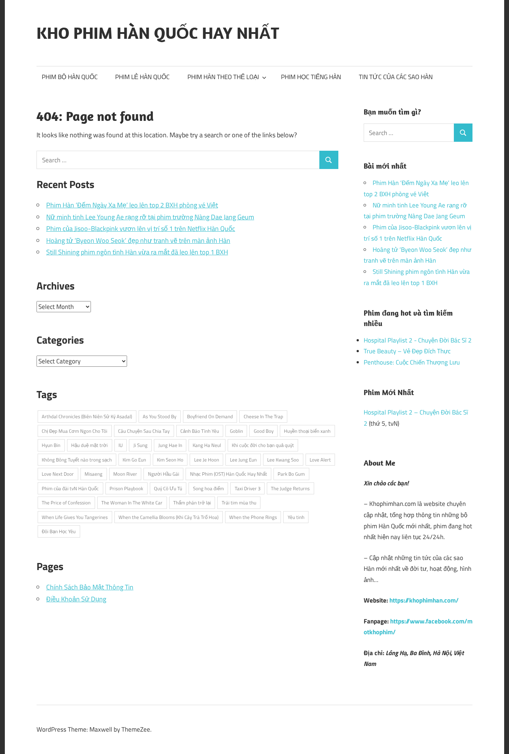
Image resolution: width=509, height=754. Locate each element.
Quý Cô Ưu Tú (168, 488)
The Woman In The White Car (131, 502)
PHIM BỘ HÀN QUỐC (70, 77)
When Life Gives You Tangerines (75, 517)
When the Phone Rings (253, 517)
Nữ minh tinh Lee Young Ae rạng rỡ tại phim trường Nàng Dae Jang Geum (150, 217)
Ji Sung (140, 445)
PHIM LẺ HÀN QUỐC (142, 77)
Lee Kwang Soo (283, 459)
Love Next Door (58, 474)
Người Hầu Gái (163, 474)
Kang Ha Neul (207, 445)
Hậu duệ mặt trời (89, 445)
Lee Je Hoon (206, 459)
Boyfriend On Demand (210, 416)
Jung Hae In (170, 445)
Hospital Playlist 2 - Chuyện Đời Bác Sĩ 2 (418, 340)
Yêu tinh (296, 517)
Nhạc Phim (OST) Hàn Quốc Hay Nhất (228, 474)
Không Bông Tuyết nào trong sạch (77, 459)
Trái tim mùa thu (239, 502)
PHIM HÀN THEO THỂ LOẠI (223, 77)
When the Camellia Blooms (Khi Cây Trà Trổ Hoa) (168, 517)
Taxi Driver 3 (247, 488)
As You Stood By (159, 416)
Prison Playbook (126, 488)
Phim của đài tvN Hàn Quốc (70, 488)
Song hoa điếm (208, 488)
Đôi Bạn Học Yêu (59, 531)
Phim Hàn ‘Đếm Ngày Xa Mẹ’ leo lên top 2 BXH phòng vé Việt (132, 205)
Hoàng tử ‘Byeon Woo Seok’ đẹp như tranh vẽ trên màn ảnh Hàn (138, 240)
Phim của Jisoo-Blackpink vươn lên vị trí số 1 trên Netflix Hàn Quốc (140, 228)
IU (120, 445)
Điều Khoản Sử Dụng (76, 599)
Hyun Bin (51, 445)
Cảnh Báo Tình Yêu (199, 431)
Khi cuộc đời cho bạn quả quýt (263, 445)
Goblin (236, 431)
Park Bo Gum (291, 474)
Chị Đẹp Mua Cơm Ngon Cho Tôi (74, 431)
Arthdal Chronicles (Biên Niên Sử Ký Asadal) (87, 416)
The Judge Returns (290, 488)
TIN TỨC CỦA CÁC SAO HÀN (396, 77)
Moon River (125, 474)
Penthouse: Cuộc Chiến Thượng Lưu (412, 362)
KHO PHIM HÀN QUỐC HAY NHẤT (158, 33)
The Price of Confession (66, 502)
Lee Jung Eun (243, 459)
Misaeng (93, 474)
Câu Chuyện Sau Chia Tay (144, 431)
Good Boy (264, 431)
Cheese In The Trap (263, 416)
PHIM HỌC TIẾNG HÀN (311, 77)
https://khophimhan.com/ (424, 600)
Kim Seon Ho (170, 459)
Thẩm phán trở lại (192, 502)
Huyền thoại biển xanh (307, 431)
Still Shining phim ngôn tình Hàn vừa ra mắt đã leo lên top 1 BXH (137, 252)
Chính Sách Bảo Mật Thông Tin (89, 587)
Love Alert (320, 459)
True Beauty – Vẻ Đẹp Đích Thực (407, 351)
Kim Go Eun (134, 459)
